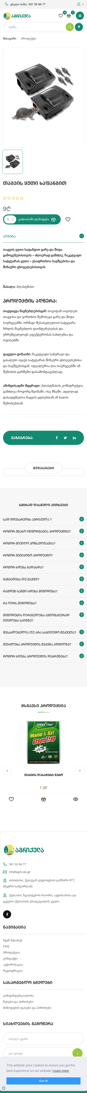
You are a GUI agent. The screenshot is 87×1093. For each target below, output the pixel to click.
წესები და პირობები (18, 1002)
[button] (80, 4)
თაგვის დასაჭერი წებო (43, 775)
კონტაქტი (10, 958)
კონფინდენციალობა (18, 995)
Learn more (61, 1071)
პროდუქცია (11, 952)
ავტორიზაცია (13, 964)
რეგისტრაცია (13, 971)
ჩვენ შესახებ (12, 940)
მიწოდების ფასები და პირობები (27, 1008)
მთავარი (9, 38)
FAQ (6, 946)
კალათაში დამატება (33, 219)
